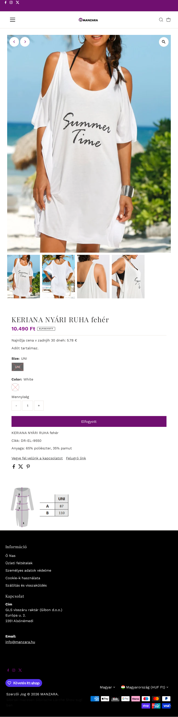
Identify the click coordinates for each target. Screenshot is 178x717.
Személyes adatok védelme (28, 570)
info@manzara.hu (20, 642)
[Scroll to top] (169, 708)
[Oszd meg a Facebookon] (14, 467)
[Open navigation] (26, 19)
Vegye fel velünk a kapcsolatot (37, 458)
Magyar (106, 687)
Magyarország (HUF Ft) (145, 687)
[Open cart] (168, 20)
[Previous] (14, 42)
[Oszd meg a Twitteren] (21, 467)
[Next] (25, 42)
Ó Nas (10, 556)
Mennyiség (20, 397)
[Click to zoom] (164, 42)
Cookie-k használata (22, 578)
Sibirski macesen (20, 700)
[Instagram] (11, 6)
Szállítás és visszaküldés (26, 585)
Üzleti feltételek (19, 563)
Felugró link (76, 458)
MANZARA (49, 694)
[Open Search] (161, 20)
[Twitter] (17, 6)
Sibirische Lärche (50, 700)
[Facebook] (6, 6)
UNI (17, 367)
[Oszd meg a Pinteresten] (28, 467)
